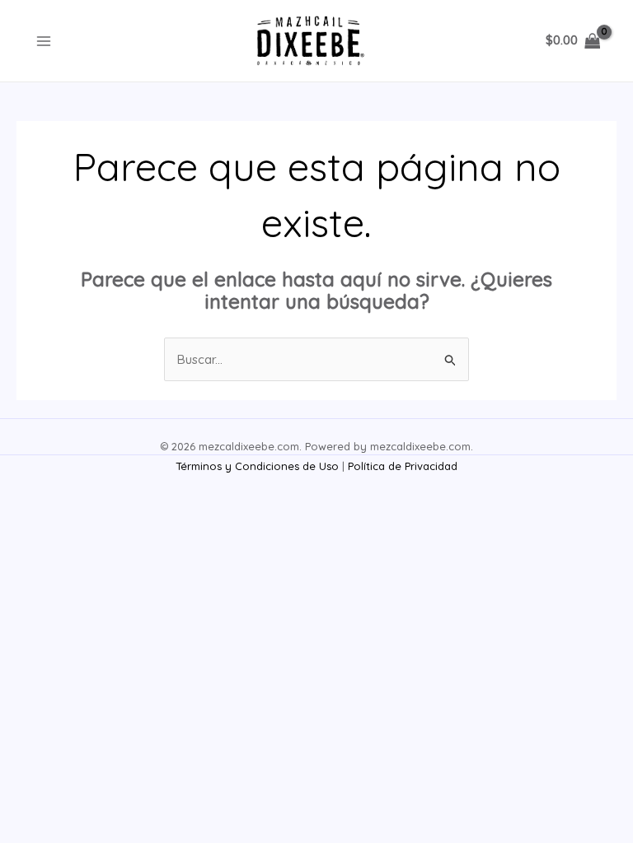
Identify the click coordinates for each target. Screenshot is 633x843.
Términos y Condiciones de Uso (257, 466)
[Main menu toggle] (43, 41)
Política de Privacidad (402, 466)
